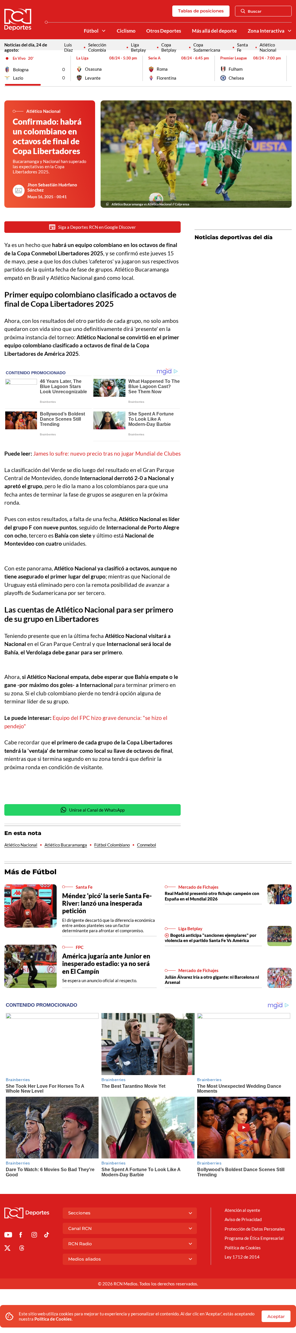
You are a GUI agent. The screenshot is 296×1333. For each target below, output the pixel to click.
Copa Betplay (168, 47)
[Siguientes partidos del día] (287, 68)
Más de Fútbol (30, 872)
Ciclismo (126, 31)
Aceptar (276, 1316)
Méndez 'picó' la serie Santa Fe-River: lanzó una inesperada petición (107, 903)
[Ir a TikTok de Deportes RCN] (46, 1235)
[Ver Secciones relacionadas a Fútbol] (103, 30)
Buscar (254, 11)
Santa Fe (242, 47)
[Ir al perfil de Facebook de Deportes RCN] (20, 1235)
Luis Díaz (68, 47)
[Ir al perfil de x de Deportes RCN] (7, 1249)
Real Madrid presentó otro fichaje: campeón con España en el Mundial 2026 (212, 896)
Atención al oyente (242, 1210)
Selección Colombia (97, 47)
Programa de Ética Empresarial (254, 1238)
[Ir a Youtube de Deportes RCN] (8, 1235)
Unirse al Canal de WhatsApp (97, 809)
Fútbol (91, 31)
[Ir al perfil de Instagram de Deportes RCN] (34, 1235)
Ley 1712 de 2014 (242, 1256)
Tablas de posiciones (201, 11)
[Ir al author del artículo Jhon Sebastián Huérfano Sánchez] (19, 191)
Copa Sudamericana (206, 47)
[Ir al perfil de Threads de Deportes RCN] (21, 1249)
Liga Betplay (138, 47)
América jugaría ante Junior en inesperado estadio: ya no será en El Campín (106, 963)
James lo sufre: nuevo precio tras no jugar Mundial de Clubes (107, 453)
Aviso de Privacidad (243, 1219)
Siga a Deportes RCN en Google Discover (97, 227)
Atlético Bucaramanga (66, 844)
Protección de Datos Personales (255, 1228)
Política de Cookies (53, 1318)
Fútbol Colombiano (112, 844)
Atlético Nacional (268, 47)
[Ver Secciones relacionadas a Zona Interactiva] (289, 30)
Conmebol (146, 844)
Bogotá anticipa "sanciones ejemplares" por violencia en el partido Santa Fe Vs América (210, 938)
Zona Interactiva (266, 31)
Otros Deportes (163, 31)
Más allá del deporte (214, 31)
